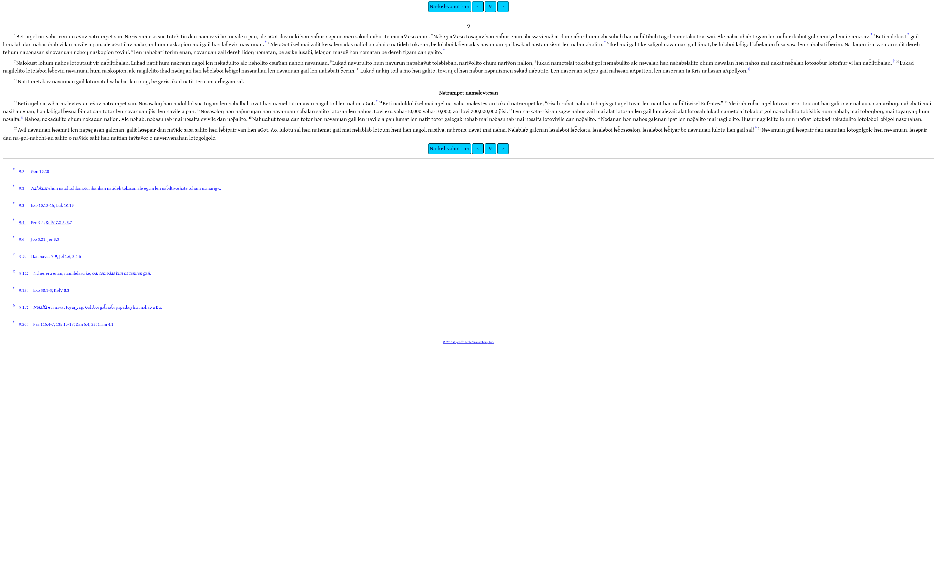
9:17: (23, 307)
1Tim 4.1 (105, 324)
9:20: (23, 324)
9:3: (22, 188)
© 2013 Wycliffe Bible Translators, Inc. (468, 342)
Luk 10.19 (65, 205)
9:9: (22, 256)
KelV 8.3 (61, 290)
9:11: (23, 273)
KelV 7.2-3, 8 (57, 222)
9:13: (23, 290)
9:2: (22, 171)
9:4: (22, 222)
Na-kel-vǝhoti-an (449, 6)
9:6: (22, 239)
